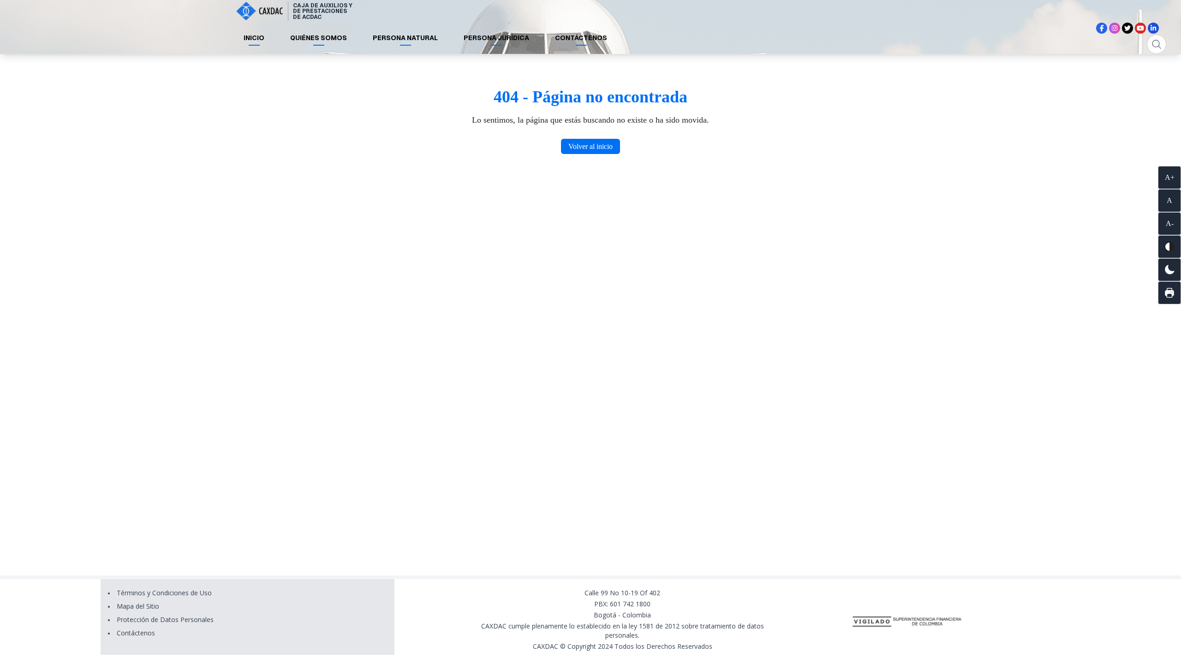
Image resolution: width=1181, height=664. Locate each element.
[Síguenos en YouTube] (1140, 28)
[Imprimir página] (1169, 292)
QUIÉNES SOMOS (318, 38)
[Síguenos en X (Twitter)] (1127, 28)
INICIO (254, 38)
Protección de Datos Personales (165, 619)
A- (1170, 223)
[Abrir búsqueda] (1156, 44)
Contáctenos (136, 632)
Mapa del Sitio (138, 606)
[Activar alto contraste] (1169, 246)
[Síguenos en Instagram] (1114, 28)
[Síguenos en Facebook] (1101, 28)
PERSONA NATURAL (405, 38)
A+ (1170, 177)
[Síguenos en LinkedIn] (1153, 28)
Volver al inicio (590, 146)
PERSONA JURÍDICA (496, 38)
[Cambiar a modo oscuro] (1169, 269)
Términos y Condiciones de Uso (164, 592)
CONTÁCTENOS (581, 38)
